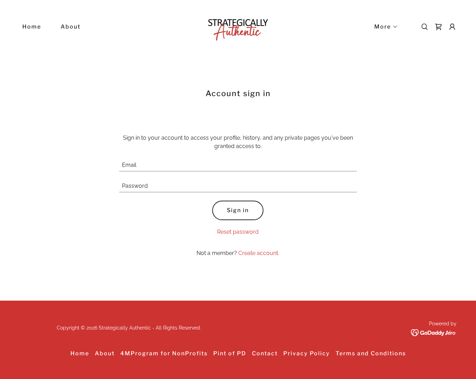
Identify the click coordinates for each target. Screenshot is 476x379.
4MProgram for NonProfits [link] (164, 353)
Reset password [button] (238, 232)
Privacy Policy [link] (306, 353)
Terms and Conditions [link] (371, 353)
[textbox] (238, 165)
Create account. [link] (258, 253)
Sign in (238, 210)
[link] (238, 26)
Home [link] (31, 26)
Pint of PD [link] (229, 353)
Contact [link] (265, 353)
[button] (383, 27)
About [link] (70, 26)
